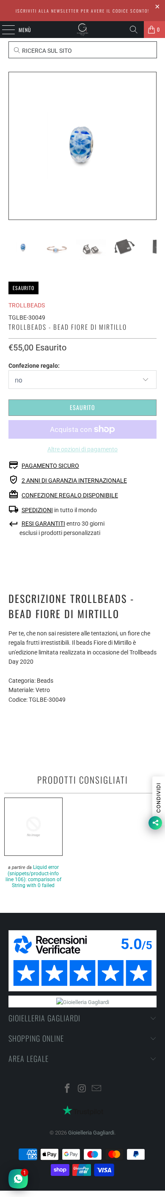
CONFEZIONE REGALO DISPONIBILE (70, 495)
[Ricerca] (134, 29)
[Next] (150, 146)
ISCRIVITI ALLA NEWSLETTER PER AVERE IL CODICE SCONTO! (82, 11)
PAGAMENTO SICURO (50, 465)
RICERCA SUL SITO (46, 50)
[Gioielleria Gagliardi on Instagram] (82, 1089)
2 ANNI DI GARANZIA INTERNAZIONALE (74, 480)
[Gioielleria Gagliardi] (82, 29)
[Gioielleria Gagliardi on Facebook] (67, 1089)
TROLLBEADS (26, 305)
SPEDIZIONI (37, 510)
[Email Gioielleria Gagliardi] (97, 1089)
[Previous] (15, 146)
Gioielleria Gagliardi (91, 1132)
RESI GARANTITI (43, 523)
